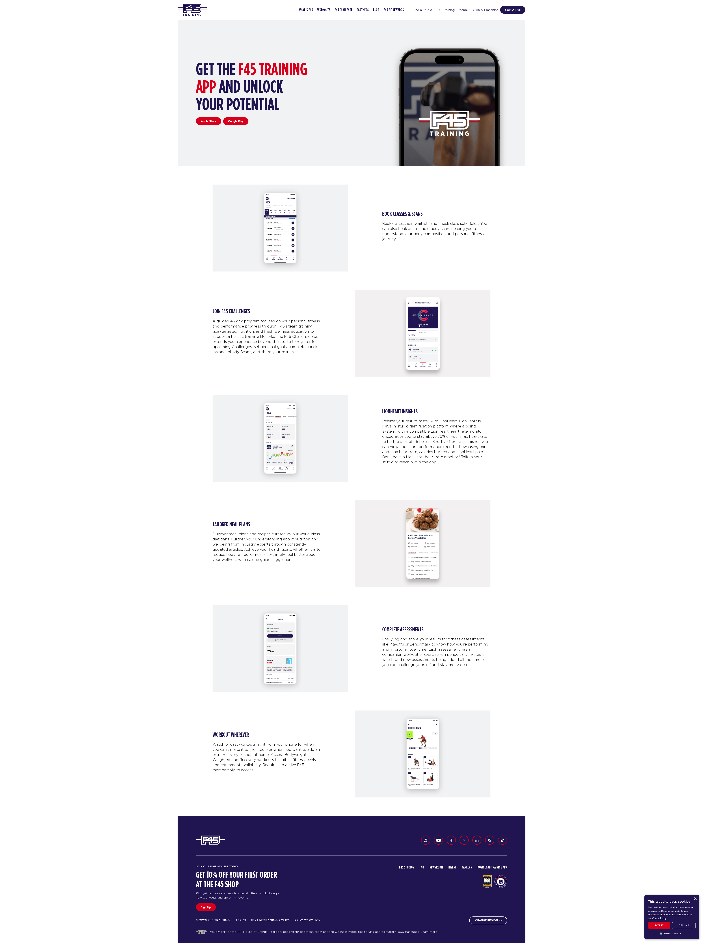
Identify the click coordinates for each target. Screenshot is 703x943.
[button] (672, 933)
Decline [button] (684, 925)
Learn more (429, 931)
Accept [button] (659, 925)
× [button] (695, 898)
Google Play (235, 121)
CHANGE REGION (486, 920)
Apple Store (208, 121)
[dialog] (671, 917)
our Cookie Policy (657, 918)
